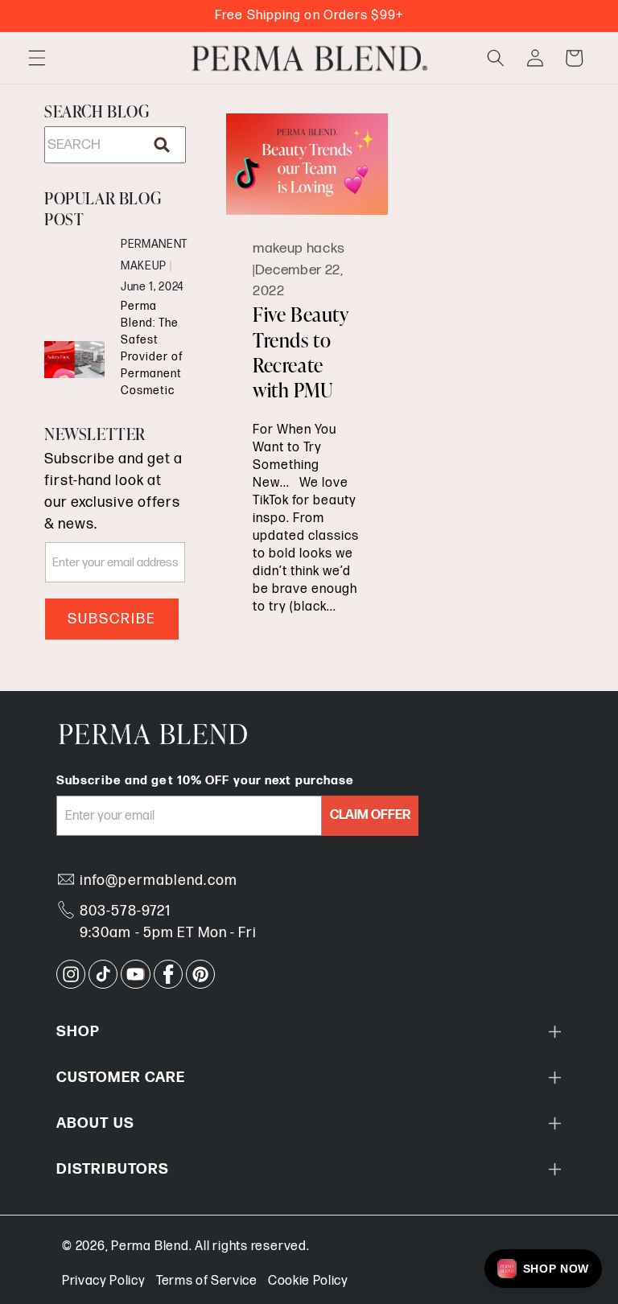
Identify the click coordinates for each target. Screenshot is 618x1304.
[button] (37, 58)
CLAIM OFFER (370, 815)
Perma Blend (149, 1246)
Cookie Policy (308, 1281)
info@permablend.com (158, 880)
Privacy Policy (103, 1281)
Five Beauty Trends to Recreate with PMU (301, 352)
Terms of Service (207, 1281)
